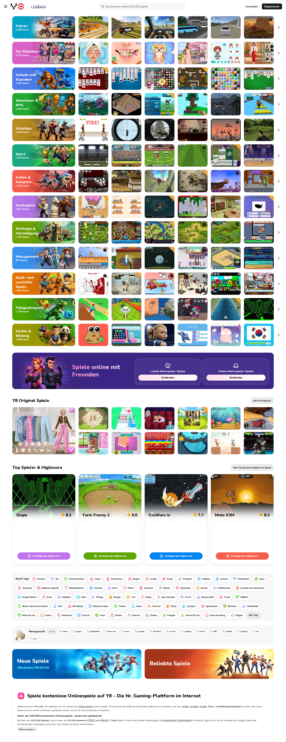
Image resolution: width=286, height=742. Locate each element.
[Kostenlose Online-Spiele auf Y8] (17, 6)
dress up (112, 631)
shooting (157, 631)
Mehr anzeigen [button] (26, 729)
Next (278, 27)
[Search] (102, 6)
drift (215, 631)
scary (126, 631)
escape (141, 631)
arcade (194, 706)
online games (85, 706)
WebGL (105, 720)
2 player (244, 631)
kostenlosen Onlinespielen (177, 720)
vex (35, 639)
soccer (172, 631)
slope (65, 631)
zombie (228, 631)
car (257, 631)
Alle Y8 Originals (262, 400)
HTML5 (91, 720)
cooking (187, 631)
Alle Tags (253, 615)
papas (79, 631)
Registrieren (271, 6)
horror (202, 631)
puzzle (203, 706)
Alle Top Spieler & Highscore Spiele (252, 467)
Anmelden (252, 6)
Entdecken (168, 377)
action (185, 706)
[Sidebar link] (5, 6)
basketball (94, 631)
